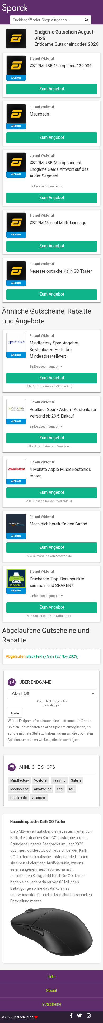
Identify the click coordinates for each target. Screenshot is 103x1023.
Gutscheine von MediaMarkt (52, 501)
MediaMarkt (19, 789)
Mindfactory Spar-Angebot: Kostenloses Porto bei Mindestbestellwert (54, 349)
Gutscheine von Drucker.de (52, 616)
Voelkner (41, 780)
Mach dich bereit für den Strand (58, 524)
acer (60, 789)
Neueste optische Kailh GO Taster (61, 271)
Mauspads (39, 114)
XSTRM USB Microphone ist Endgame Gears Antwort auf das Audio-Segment (59, 169)
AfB (71, 789)
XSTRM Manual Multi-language (58, 222)
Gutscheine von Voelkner (52, 446)
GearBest (39, 798)
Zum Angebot (51, 88)
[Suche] (86, 20)
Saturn (76, 780)
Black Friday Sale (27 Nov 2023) (52, 656)
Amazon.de (43, 789)
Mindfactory (19, 780)
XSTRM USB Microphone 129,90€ (61, 65)
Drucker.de (18, 798)
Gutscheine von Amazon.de (52, 556)
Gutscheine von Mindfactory (52, 386)
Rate (15, 713)
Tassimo (59, 780)
